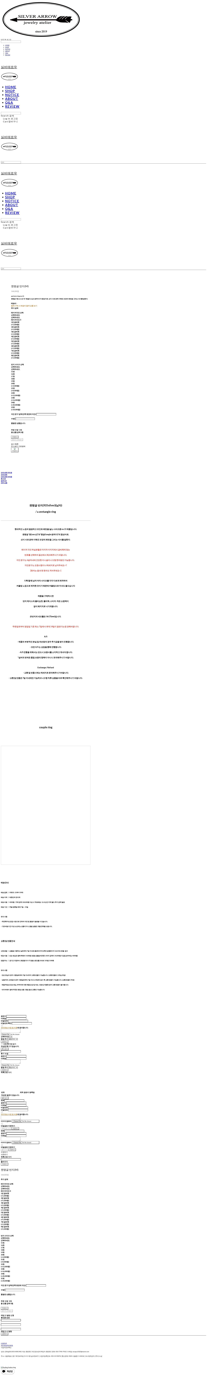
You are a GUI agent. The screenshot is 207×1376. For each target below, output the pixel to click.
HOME (7, 45)
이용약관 (4, 1343)
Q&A (6, 53)
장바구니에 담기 (7, 1311)
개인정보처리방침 (7, 1345)
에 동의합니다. (14, 1028)
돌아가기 (4, 1149)
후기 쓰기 (5, 1049)
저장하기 (4, 1041)
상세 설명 (4, 475)
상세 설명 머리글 (6, 472)
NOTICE (7, 49)
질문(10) (4, 481)
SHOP (7, 47)
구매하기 (4, 1164)
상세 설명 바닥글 (6, 477)
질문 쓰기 (5, 1098)
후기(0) (3, 479)
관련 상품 (4, 483)
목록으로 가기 (6, 1128)
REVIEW (7, 55)
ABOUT (7, 51)
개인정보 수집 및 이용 (9, 1028)
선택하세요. (15, 315)
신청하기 (4, 1334)
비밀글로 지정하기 (8, 1126)
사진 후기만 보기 (9, 1044)
